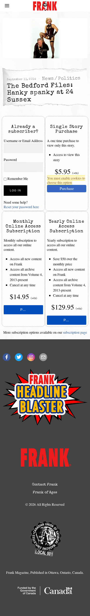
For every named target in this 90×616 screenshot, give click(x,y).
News (48, 79)
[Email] (43, 357)
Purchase (67, 188)
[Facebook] (6, 357)
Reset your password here (21, 206)
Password (10, 159)
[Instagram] (31, 357)
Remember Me (17, 178)
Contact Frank (45, 485)
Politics (69, 78)
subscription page (75, 332)
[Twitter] (19, 357)
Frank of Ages (45, 492)
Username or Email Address (23, 140)
